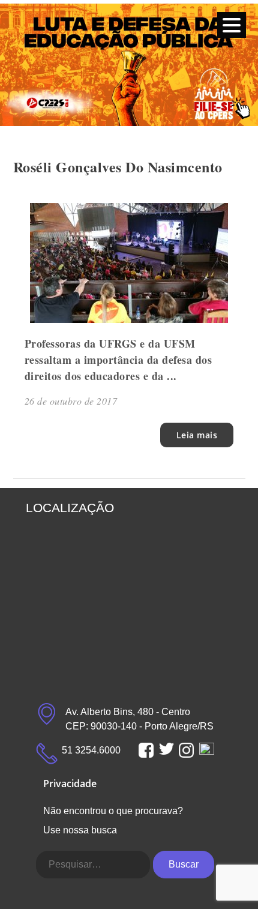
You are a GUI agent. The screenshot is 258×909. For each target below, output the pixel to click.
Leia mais (197, 435)
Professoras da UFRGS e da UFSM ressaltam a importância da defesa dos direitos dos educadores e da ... (118, 360)
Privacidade (70, 783)
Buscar (184, 864)
